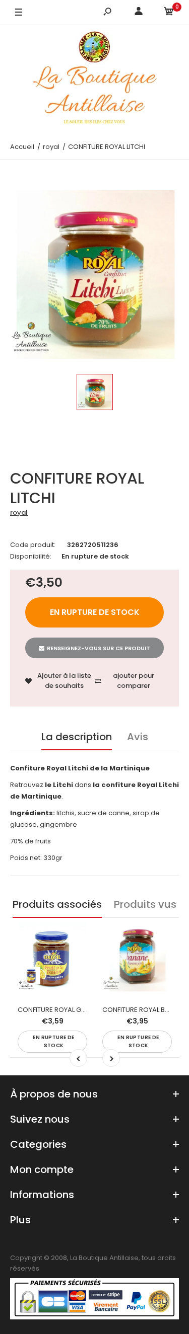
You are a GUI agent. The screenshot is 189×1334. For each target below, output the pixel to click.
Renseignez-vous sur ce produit (98, 648)
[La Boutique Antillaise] (94, 79)
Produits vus (145, 904)
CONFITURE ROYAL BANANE (144, 1009)
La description (76, 737)
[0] (169, 13)
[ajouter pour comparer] (73, 957)
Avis (137, 737)
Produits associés (57, 904)
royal (19, 512)
